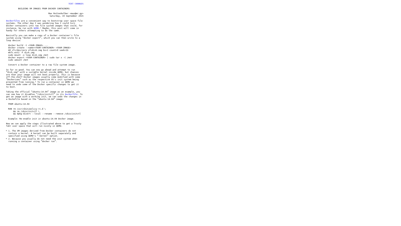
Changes (79, 4)
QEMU (36, 28)
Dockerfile (71, 94)
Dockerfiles (13, 21)
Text (70, 4)
